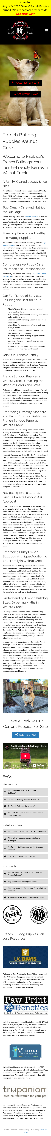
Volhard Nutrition (31, 217)
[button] (25, 792)
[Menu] (46, 30)
